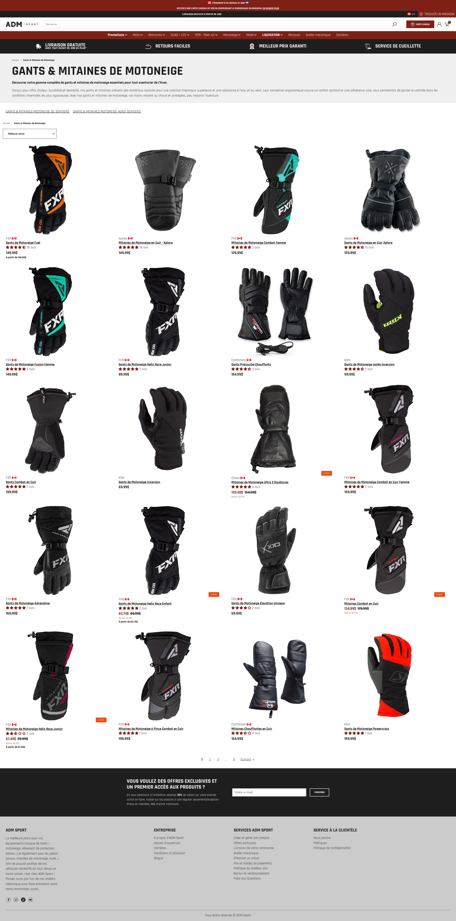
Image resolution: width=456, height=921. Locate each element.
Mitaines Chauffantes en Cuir (251, 729)
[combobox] (221, 24)
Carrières (160, 848)
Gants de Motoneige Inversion (139, 482)
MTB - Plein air (205, 35)
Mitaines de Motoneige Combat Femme (258, 243)
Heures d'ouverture (167, 843)
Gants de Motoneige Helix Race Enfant (145, 604)
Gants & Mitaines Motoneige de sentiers (37, 111)
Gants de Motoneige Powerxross (366, 729)
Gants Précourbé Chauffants (251, 364)
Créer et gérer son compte (251, 838)
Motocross (155, 35)
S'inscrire (319, 792)
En (413, 14)
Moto (136, 35)
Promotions (116, 35)
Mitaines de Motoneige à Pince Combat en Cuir (151, 729)
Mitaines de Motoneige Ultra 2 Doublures (259, 482)
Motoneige (230, 35)
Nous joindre (322, 838)
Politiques (320, 843)
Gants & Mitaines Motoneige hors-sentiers (107, 111)
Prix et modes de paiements (253, 863)
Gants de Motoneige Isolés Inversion (369, 364)
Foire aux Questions (247, 878)
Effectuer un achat (246, 858)
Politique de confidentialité (332, 848)
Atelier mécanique (246, 853)
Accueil (15, 60)
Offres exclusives (245, 843)
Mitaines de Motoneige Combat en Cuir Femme (376, 482)
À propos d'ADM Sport (169, 838)
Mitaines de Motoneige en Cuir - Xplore (146, 243)
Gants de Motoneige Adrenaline (28, 603)
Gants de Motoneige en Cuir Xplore (368, 243)
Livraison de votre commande (254, 848)
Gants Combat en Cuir (21, 482)
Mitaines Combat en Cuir (361, 604)
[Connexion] (439, 24)
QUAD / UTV (178, 35)
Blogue (158, 858)
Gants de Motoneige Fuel (23, 243)
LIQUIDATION (271, 35)
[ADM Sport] (22, 24)
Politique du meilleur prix (251, 868)
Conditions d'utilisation (169, 853)
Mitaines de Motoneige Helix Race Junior (34, 729)
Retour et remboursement (251, 873)
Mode (250, 35)
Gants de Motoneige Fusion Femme (30, 364)
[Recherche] (394, 24)
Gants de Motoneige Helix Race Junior (145, 364)
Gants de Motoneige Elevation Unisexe (258, 603)
